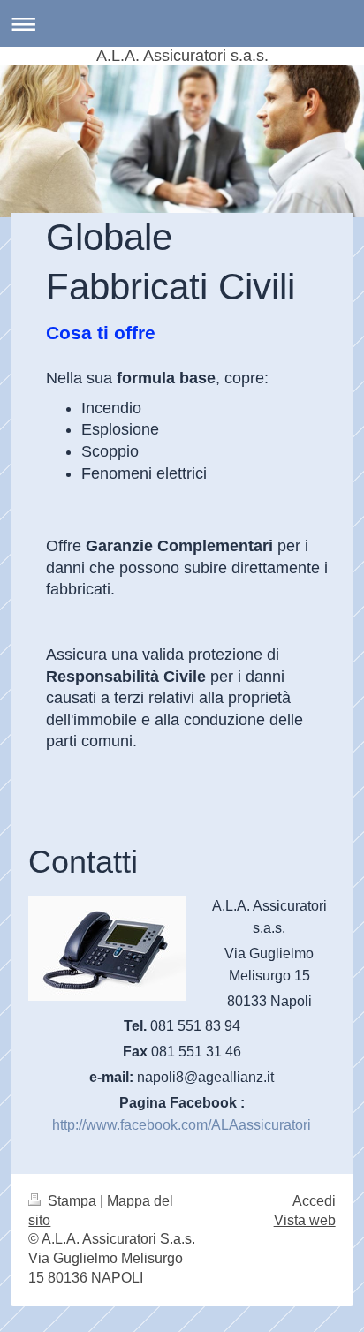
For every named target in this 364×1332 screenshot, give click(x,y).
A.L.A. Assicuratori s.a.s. (182, 55)
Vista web (305, 1220)
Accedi (314, 1200)
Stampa (72, 1200)
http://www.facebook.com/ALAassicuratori (181, 1124)
